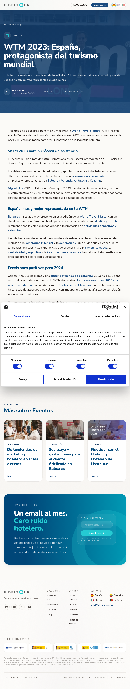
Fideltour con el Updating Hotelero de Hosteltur (104, 457)
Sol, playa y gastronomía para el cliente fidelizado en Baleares (64, 459)
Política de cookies (117, 677)
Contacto (73, 614)
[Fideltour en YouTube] (14, 607)
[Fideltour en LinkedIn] (7, 607)
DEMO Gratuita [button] (80, 4)
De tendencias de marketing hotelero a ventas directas (22, 457)
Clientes (73, 604)
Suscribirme (95, 533)
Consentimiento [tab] (22, 316)
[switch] (49, 366)
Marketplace (53, 604)
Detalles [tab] (65, 316)
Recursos (51, 609)
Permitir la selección (65, 379)
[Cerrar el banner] (125, 307)
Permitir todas (106, 379)
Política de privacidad (96, 677)
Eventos (17, 35)
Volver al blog (15, 24)
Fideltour (27, 285)
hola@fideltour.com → (102, 605)
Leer (9, 476)
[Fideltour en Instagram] (22, 607)
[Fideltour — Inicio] (16, 5)
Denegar (24, 379)
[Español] (114, 5)
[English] (119, 5)
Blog (49, 614)
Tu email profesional (92, 518)
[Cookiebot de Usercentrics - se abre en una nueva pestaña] (104, 307)
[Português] (123, 5)
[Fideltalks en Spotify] (29, 607)
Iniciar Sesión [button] (100, 4)
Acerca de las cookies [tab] (107, 316)
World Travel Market (93, 216)
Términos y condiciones (73, 677)
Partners (73, 609)
